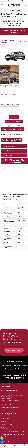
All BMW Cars (14, 117)
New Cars (9, 10)
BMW (14, 10)
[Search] (25, 5)
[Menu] (2, 5)
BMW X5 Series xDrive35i (12, 200)
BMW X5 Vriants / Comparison (14, 121)
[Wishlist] (5, 446)
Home (3, 10)
